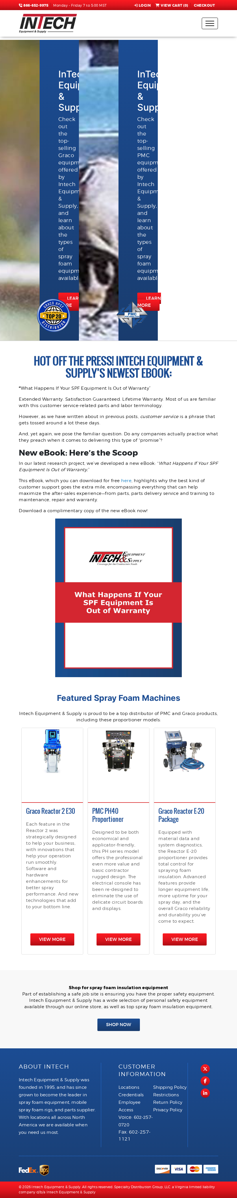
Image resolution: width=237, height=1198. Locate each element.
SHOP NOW (118, 1024)
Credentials (131, 1094)
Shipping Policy (170, 1087)
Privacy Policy (168, 1109)
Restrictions (166, 1094)
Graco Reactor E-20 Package (181, 815)
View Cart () (174, 5)
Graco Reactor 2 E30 (50, 811)
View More (52, 939)
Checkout (204, 5)
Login (145, 5)
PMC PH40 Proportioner (107, 815)
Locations (128, 1087)
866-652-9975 (35, 5)
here (126, 480)
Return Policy (168, 1102)
